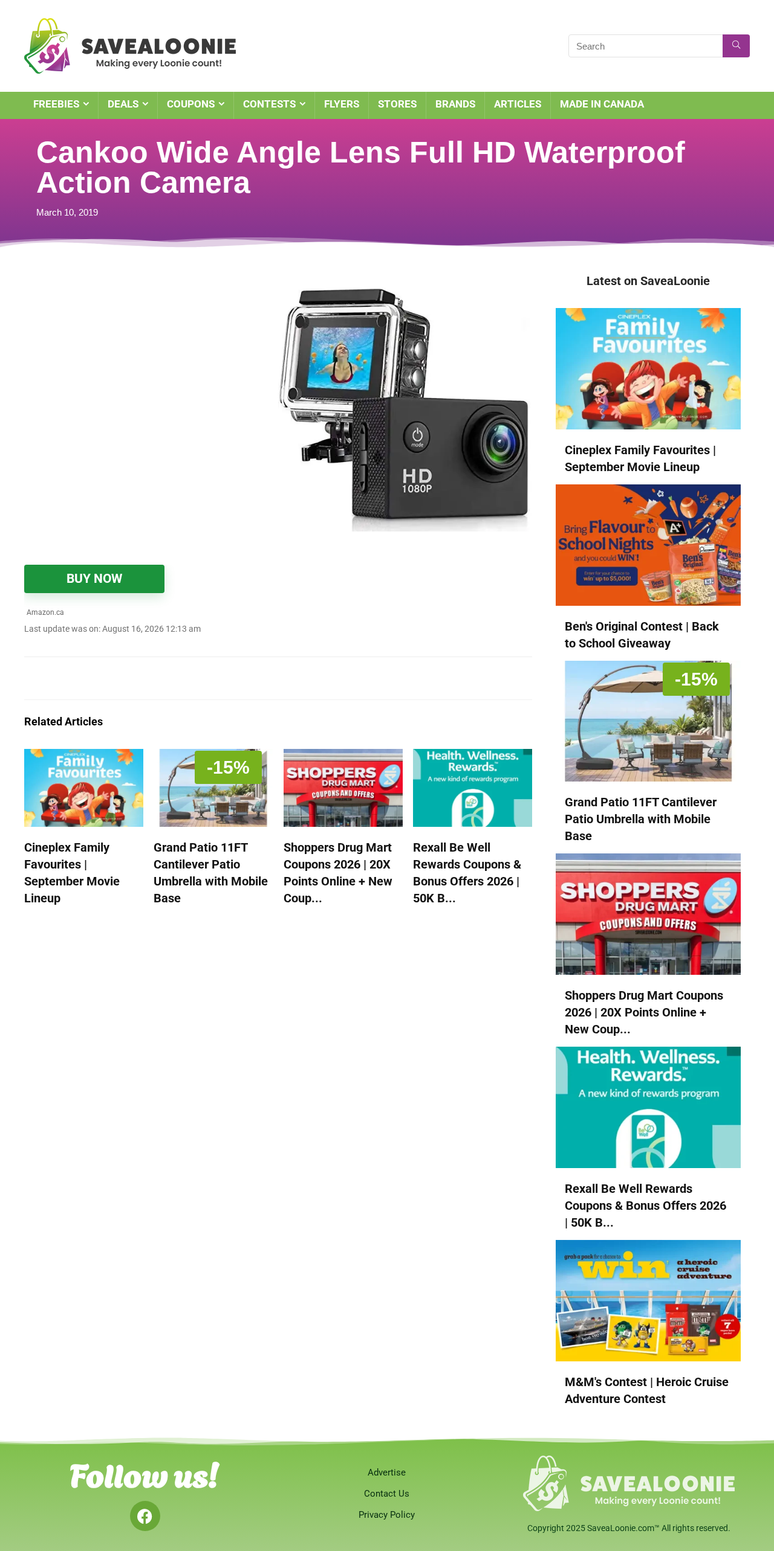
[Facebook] (145, 1516)
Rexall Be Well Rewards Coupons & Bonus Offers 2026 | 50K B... (645, 1205)
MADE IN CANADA (602, 104)
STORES (397, 104)
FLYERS (341, 104)
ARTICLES (517, 104)
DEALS (123, 104)
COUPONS (191, 104)
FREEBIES (56, 104)
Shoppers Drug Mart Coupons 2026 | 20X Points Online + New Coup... (644, 1012)
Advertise (387, 1472)
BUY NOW (94, 578)
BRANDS (455, 104)
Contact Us (386, 1493)
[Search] (736, 45)
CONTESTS (269, 104)
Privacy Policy (387, 1514)
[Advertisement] (151, 362)
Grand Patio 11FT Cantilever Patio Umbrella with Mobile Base (641, 819)
